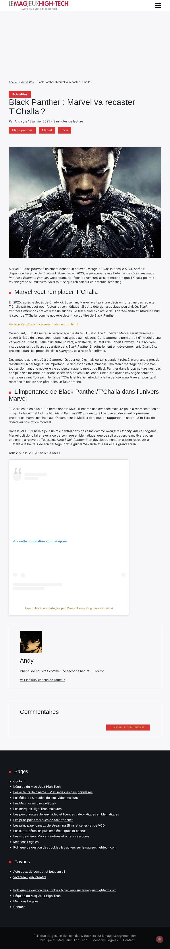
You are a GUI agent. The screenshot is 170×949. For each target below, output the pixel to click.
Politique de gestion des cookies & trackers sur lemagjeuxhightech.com (64, 847)
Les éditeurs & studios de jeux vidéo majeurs (45, 797)
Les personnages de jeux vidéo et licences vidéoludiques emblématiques (66, 814)
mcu (65, 130)
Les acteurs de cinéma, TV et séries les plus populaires (53, 792)
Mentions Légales (26, 842)
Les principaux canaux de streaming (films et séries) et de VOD (59, 825)
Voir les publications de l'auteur (42, 680)
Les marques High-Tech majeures (37, 809)
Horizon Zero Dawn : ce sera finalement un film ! (43, 324)
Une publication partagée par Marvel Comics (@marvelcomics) (69, 608)
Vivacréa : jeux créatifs (29, 877)
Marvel (47, 130)
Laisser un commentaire (128, 727)
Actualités (19, 94)
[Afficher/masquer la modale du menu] (158, 5)
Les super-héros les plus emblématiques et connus (49, 831)
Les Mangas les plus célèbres (34, 803)
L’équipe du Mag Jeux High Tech (37, 786)
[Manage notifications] (159, 939)
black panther (22, 130)
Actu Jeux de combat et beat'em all (39, 871)
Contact (19, 781)
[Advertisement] (85, 31)
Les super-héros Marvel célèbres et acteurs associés (51, 836)
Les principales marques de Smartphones (43, 820)
